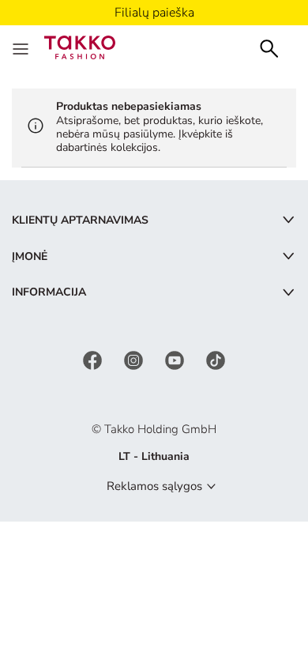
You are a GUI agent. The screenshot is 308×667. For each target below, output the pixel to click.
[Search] (269, 47)
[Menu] (22, 47)
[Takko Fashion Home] (79, 46)
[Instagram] (135, 359)
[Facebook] (94, 359)
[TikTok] (215, 359)
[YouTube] (176, 359)
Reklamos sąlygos (154, 486)
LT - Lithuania (154, 456)
